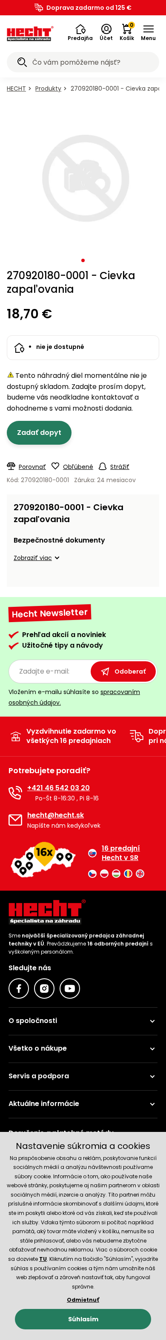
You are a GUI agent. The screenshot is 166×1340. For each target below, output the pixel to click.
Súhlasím (83, 1319)
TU (43, 1259)
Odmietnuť (83, 1299)
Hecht (16, 88)
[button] (80, 33)
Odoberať (130, 671)
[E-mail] (15, 820)
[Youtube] (70, 988)
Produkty (48, 88)
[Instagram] (44, 988)
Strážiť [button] (119, 467)
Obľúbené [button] (78, 467)
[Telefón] (15, 793)
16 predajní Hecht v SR (121, 853)
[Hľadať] (22, 63)
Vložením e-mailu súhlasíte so (74, 697)
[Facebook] (19, 988)
